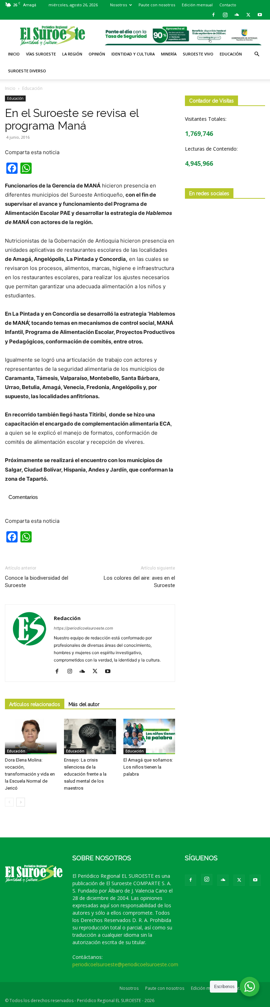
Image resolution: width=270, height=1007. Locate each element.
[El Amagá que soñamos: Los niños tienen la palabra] (149, 736)
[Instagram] (225, 15)
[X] (248, 15)
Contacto (227, 4)
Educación (231, 54)
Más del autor (84, 704)
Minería (168, 54)
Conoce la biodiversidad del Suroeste (36, 581)
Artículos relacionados (34, 704)
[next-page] (20, 802)
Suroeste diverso (27, 70)
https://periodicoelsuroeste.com (83, 628)
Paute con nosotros (157, 4)
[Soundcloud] (236, 15)
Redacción (67, 617)
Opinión (97, 54)
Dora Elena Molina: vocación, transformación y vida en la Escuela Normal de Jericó (30, 774)
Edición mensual (197, 4)
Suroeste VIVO (198, 54)
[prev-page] (9, 802)
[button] (256, 54)
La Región (72, 54)
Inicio (14, 54)
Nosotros (118, 4)
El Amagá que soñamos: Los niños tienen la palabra (148, 767)
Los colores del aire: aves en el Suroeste (139, 581)
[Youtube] (260, 15)
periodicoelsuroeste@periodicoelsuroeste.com (125, 964)
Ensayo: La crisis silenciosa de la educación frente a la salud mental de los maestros (85, 774)
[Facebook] (213, 15)
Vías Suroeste (41, 54)
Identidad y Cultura (133, 54)
